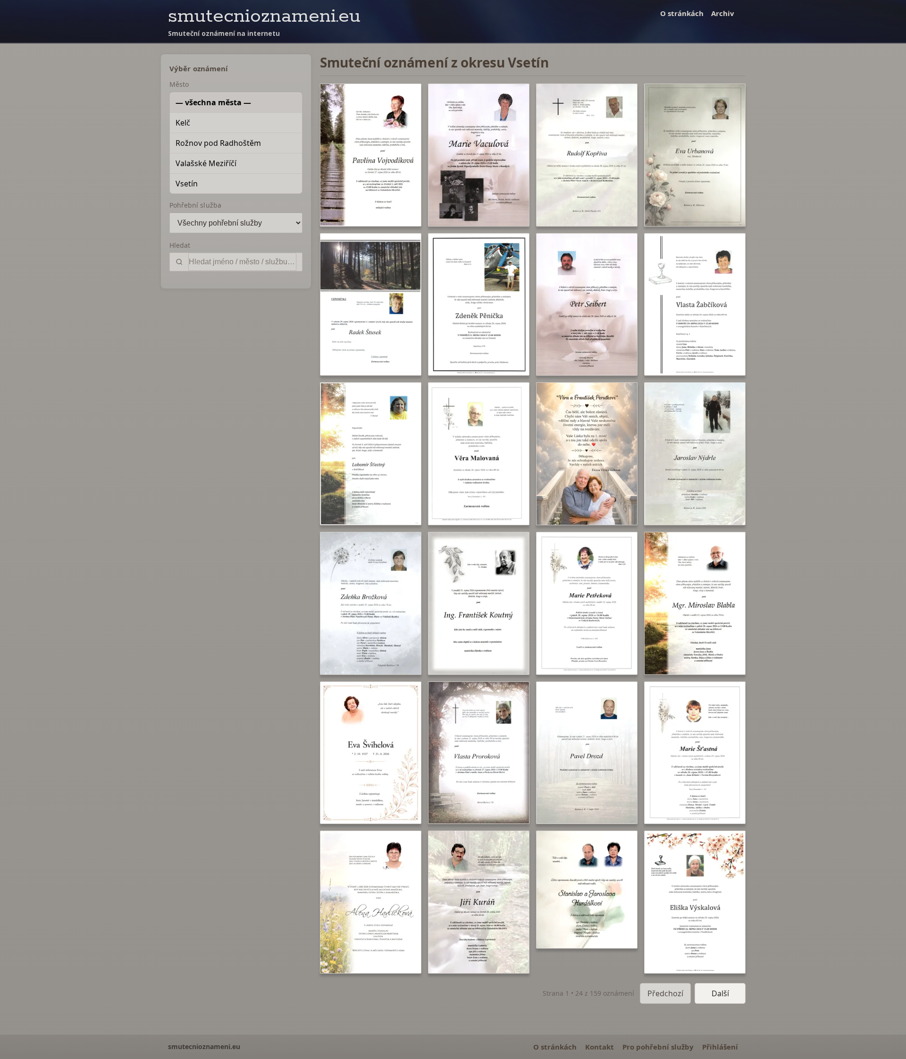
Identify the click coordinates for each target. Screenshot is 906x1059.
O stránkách (682, 13)
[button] (370, 155)
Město (179, 84)
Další (720, 993)
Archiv (722, 13)
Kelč (183, 123)
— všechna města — (213, 102)
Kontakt (599, 1046)
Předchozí (665, 993)
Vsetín (187, 183)
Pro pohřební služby (658, 1046)
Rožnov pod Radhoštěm (218, 143)
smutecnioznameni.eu (264, 16)
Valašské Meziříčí (206, 163)
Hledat (179, 245)
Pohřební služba (195, 205)
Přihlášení (720, 1046)
